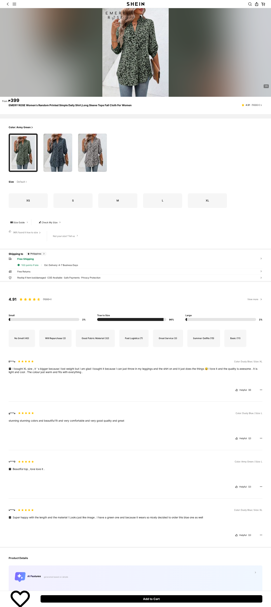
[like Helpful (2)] (236, 438)
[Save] (20, 599)
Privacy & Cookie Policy (197, 581)
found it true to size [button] (26, 232)
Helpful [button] (243, 390)
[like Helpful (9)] (236, 390)
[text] (135, 370)
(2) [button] (249, 438)
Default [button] (21, 182)
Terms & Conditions (224, 581)
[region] (135, 306)
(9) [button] (249, 390)
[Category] (14, 4)
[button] (7, 4)
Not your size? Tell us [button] (64, 236)
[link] (250, 4)
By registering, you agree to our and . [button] (193, 581)
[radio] (23, 153)
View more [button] (252, 299)
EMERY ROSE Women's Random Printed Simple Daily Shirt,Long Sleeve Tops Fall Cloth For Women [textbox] (70, 105)
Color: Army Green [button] (20, 127)
